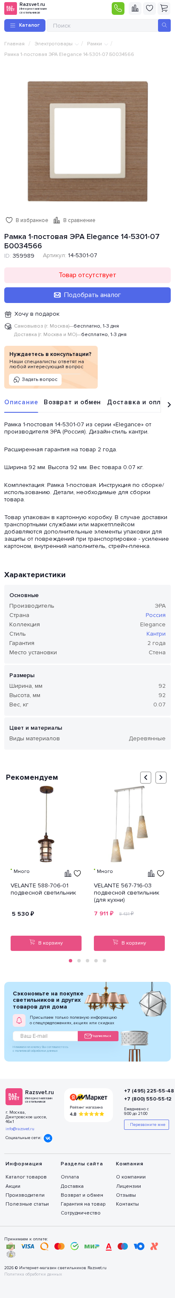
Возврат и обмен (72, 402)
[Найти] (164, 25)
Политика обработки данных (33, 1274)
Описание (21, 402)
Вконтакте (48, 1138)
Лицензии (128, 1186)
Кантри (156, 633)
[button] (70, 961)
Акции (13, 1186)
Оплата (70, 1177)
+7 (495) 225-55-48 (142, 1091)
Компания (129, 1164)
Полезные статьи (27, 1204)
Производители (25, 1195)
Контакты (127, 1204)
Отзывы (126, 1195)
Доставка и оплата (140, 402)
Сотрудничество (81, 1213)
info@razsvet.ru (20, 1128)
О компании (131, 1177)
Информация (24, 1164)
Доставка (72, 1186)
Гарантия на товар (83, 1204)
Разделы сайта (82, 1164)
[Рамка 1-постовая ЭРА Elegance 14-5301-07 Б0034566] (87, 141)
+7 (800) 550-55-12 (142, 1099)
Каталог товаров (26, 1177)
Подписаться (101, 1036)
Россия (156, 615)
